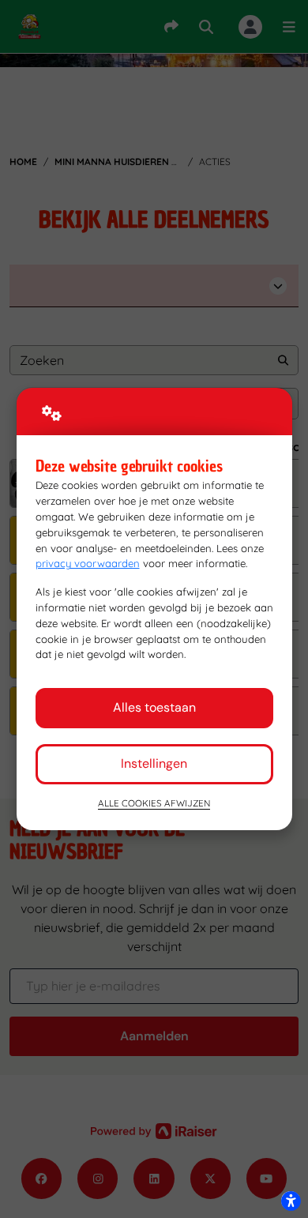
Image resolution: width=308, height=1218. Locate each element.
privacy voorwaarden (88, 563)
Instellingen (154, 763)
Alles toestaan (154, 707)
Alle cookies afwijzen (154, 803)
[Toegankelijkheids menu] (290, 1200)
